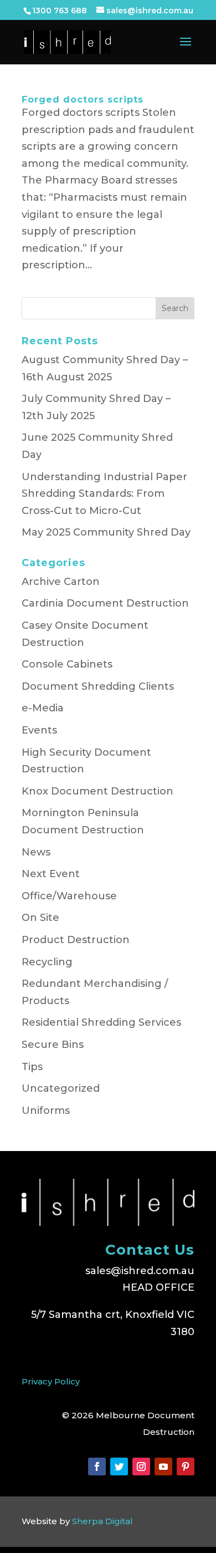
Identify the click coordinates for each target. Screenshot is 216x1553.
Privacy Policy (51, 1381)
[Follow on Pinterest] (185, 1466)
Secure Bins (53, 1044)
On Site (40, 918)
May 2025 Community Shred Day (106, 532)
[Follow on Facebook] (97, 1466)
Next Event (51, 874)
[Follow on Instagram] (141, 1466)
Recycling (47, 962)
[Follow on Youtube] (163, 1466)
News (36, 852)
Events (39, 730)
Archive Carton (61, 582)
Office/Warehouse (69, 896)
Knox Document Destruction (97, 791)
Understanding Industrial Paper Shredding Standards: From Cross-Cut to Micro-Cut (104, 494)
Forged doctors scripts (82, 99)
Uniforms (46, 1110)
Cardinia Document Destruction (105, 603)
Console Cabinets (67, 664)
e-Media (43, 708)
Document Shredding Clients (98, 686)
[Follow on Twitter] (119, 1466)
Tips (32, 1067)
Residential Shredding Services (101, 1022)
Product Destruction (76, 940)
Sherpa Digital (102, 1521)
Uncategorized (61, 1088)
